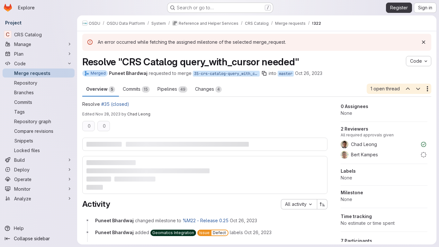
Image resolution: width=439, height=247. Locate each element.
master (285, 73)
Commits (135, 89)
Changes (207, 89)
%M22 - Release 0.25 (205, 220)
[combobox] (299, 204)
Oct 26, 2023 (308, 73)
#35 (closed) (115, 104)
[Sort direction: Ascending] (322, 204)
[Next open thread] (418, 89)
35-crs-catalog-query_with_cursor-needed (227, 73)
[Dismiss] (423, 42)
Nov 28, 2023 (108, 114)
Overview (99, 89)
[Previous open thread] (407, 89)
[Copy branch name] (264, 73)
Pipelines (171, 89)
